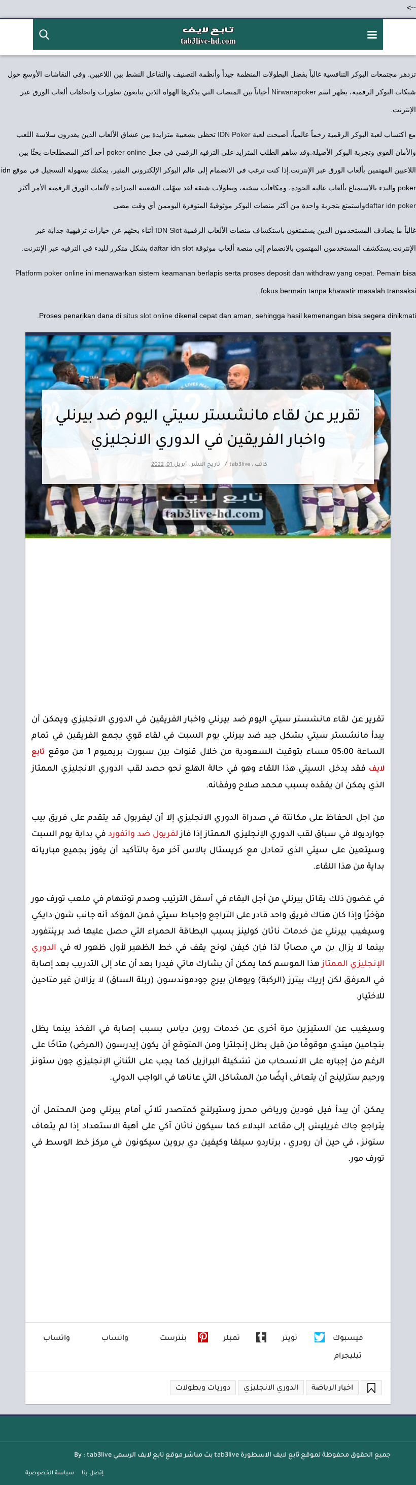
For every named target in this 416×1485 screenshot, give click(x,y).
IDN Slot (168, 230)
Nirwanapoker (293, 92)
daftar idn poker (390, 205)
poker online (126, 152)
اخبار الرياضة (332, 1389)
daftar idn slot (171, 248)
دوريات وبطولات (203, 1389)
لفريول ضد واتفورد (143, 834)
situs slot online (147, 316)
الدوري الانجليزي (271, 1389)
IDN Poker (234, 134)
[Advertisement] (208, 614)
